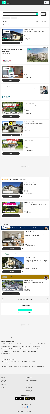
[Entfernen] (9, 18)
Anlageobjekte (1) (14, 348)
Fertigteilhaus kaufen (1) (6, 351)
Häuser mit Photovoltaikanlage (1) (30, 351)
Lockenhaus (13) (24, 361)
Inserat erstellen (29, 387)
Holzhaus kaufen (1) (34, 348)
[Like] (21, 43)
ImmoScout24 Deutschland (31, 380)
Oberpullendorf (19, 337)
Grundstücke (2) (16, 346)
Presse (27, 378)
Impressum (3, 380)
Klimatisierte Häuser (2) (36, 346)
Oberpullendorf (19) (5, 361)
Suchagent (37, 21)
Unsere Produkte (29, 386)
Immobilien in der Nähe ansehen (25, 299)
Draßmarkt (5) (33, 363)
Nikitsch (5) (39, 363)
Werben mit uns (29, 391)
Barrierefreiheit (4, 381)
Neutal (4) (34, 366)
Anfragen (11, 42)
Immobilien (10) (4, 343)
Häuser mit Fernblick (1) (6, 353)
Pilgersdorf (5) (4, 366)
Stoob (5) (10, 366)
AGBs (2, 386)
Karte (45, 21)
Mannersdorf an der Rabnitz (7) (7, 363)
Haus (13, 17)
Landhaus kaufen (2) (26, 346)
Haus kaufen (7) (12, 343)
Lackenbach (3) (4, 368)
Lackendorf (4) (40, 366)
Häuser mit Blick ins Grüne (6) (39, 343)
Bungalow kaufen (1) (24, 348)
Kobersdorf (5, 17)
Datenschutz (3, 387)
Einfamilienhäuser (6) (27, 343)
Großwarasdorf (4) (26, 366)
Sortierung (5, 21)
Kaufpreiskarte (29, 389)
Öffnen (46, 2)
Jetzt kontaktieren (42, 97)
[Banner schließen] (1, 2)
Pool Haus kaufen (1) (17, 351)
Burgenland (12, 337)
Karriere (2, 378)
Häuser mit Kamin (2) (5, 348)
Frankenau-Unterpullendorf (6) (22, 363)
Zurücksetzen (23, 17)
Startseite (3, 337)
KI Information (5, 389)
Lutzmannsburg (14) (15, 361)
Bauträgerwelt (29, 390)
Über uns (3, 377)
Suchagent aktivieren (26, 310)
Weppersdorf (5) (17, 366)
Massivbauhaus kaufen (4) (6, 346)
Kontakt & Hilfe (29, 377)
